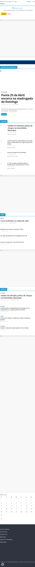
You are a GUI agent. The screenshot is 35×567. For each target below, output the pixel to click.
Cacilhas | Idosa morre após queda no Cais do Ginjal (14, 328)
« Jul (1, 519)
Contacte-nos (3, 534)
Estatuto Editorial (4, 529)
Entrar (9, 14)
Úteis (2, 215)
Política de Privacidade (6, 539)
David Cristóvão (12, 134)
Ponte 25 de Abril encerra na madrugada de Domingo (17, 98)
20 (16, 509)
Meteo (2, 218)
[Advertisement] (17, 39)
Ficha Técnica (3, 532)
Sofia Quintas (16, 104)
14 (21, 506)
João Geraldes (11, 168)
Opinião (3, 121)
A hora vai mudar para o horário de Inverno (12, 242)
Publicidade (3, 542)
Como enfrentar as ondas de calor (15, 221)
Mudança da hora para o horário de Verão (11, 229)
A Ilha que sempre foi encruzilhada (16, 152)
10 (1, 506)
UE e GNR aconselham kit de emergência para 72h (13, 236)
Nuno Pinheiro (11, 147)
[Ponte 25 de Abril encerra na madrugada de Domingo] (17, 71)
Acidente (2, 326)
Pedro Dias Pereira (12, 156)
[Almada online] (1, 62)
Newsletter (3, 537)
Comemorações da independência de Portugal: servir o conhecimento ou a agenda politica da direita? (20, 142)
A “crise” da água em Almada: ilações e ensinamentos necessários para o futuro (18, 164)
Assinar (4, 14)
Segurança (4, 92)
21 (21, 509)
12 (11, 506)
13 (16, 506)
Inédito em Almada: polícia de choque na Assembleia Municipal (17, 5)
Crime (1, 316)
